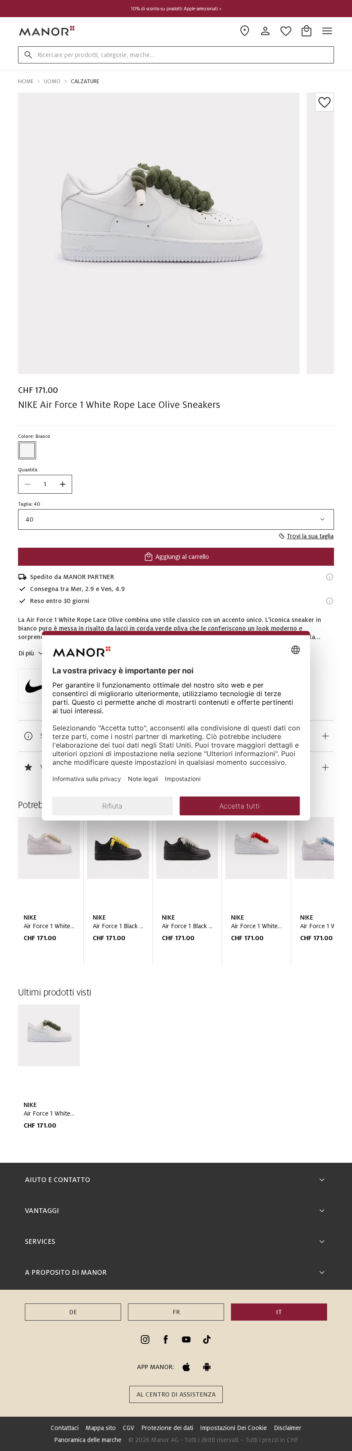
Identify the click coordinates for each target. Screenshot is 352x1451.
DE (73, 1312)
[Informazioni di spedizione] (329, 577)
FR (176, 1312)
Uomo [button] (52, 81)
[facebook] (165, 1339)
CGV (128, 1427)
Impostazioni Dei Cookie (233, 1427)
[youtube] (186, 1339)
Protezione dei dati (167, 1427)
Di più (26, 653)
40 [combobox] (29, 519)
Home (25, 81)
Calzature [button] (85, 81)
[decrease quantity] (27, 484)
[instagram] (145, 1339)
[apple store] (186, 1367)
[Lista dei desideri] (324, 102)
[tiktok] (206, 1339)
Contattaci (65, 1427)
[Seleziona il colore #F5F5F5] (27, 450)
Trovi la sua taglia (310, 536)
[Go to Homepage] (47, 31)
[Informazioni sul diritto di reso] (329, 601)
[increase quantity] (63, 484)
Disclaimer (287, 1427)
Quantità (27, 469)
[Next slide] (303, 894)
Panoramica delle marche (87, 1439)
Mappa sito (100, 1427)
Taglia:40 (29, 504)
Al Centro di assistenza (176, 1394)
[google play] (206, 1367)
